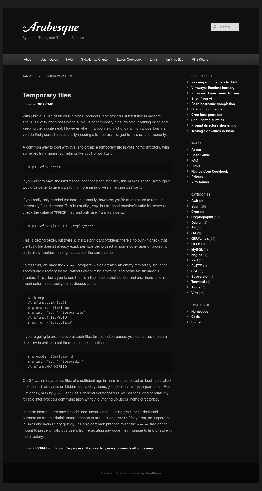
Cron (195, 211)
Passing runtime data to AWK (214, 81)
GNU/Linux (44, 448)
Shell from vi (201, 98)
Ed (193, 227)
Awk (194, 200)
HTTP (195, 243)
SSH (194, 270)
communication (128, 448)
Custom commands (206, 109)
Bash (195, 206)
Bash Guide (49, 59)
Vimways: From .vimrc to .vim (215, 92)
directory (91, 448)
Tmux (195, 286)
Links (154, 59)
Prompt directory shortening (213, 125)
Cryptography (202, 216)
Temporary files (47, 94)
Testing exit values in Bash (212, 130)
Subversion (200, 276)
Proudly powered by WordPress (139, 473)
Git (193, 233)
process (77, 448)
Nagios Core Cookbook (209, 171)
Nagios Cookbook (129, 59)
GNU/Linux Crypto (94, 59)
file (68, 448)
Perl (194, 260)
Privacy (197, 176)
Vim (194, 292)
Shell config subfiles (207, 119)
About (28, 59)
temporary (107, 448)
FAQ (69, 59)
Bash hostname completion (213, 103)
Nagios (196, 254)
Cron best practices (206, 114)
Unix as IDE (175, 59)
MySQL (197, 249)
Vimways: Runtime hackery (212, 87)
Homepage (199, 311)
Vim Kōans (200, 59)
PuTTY (196, 265)
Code (195, 316)
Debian (196, 222)
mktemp (147, 448)
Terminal (198, 281)
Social (196, 321)
